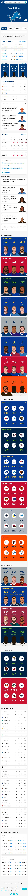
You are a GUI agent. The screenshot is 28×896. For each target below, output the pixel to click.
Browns (5, 738)
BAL (11, 871)
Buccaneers (7, 90)
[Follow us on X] (17, 893)
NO (20, 847)
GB (16, 47)
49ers (5, 823)
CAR (21, 843)
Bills (5, 717)
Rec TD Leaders (6, 338)
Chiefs (5, 764)
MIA (17, 50)
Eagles (5, 774)
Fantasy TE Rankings (7, 608)
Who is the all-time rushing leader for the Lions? (13, 169)
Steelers (6, 729)
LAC (11, 840)
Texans (5, 746)
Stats (10, 28)
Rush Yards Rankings (7, 483)
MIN (17, 59)
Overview (4, 28)
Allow (24, 889)
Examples (21, 883)
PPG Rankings (5, 402)
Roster (24, 28)
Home (5, 883)
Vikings (5, 93)
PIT (20, 874)
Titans (5, 752)
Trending (15, 883)
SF (10, 865)
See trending (7, 172)
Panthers (6, 803)
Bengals (6, 735)
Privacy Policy (4, 890)
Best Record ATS (6, 653)
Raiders (6, 767)
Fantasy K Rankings (7, 628)
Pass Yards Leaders (7, 238)
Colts (5, 749)
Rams (5, 820)
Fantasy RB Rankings (7, 568)
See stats (23, 134)
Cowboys (6, 777)
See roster (24, 63)
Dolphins (6, 720)
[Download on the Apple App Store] (11, 894)
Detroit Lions (14, 8)
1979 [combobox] (3, 32)
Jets (5, 723)
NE (11, 847)
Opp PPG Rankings (6, 429)
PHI (16, 53)
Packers (6, 96)
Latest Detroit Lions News (8, 104)
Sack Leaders (5, 378)
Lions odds (6, 165)
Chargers (6, 761)
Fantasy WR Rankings (7, 588)
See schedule (22, 41)
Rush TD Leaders (6, 318)
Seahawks (6, 817)
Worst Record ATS (6, 680)
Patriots (6, 714)
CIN (11, 853)
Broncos (6, 758)
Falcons (6, 809)
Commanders (7, 780)
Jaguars (6, 743)
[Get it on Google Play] (14, 894)
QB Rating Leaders (6, 358)
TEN (11, 850)
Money (10, 883)
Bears (5, 87)
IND (20, 871)
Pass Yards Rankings (7, 510)
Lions (5, 797)
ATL (11, 874)
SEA (20, 862)
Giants (5, 783)
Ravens (5, 732)
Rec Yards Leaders (6, 278)
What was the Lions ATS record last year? (14, 163)
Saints (5, 812)
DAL (11, 843)
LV (20, 850)
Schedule (17, 28)
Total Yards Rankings (7, 456)
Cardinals (6, 826)
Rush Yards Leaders (7, 258)
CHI (17, 56)
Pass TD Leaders (6, 298)
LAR (20, 865)
